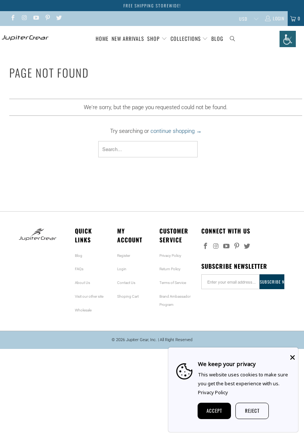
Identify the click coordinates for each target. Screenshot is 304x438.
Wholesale (83, 310)
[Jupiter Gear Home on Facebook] (12, 18)
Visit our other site (89, 296)
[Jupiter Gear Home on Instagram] (24, 18)
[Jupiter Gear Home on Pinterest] (47, 18)
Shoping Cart (128, 296)
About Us (82, 283)
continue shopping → (176, 131)
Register (123, 256)
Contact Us (126, 283)
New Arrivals (128, 38)
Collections (186, 38)
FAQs (79, 269)
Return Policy (170, 269)
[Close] (292, 357)
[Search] (232, 39)
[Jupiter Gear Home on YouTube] (36, 18)
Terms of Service (172, 283)
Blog (217, 38)
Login (121, 269)
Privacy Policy (170, 256)
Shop (153, 38)
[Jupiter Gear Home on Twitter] (59, 18)
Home (102, 38)
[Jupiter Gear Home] (24, 38)
